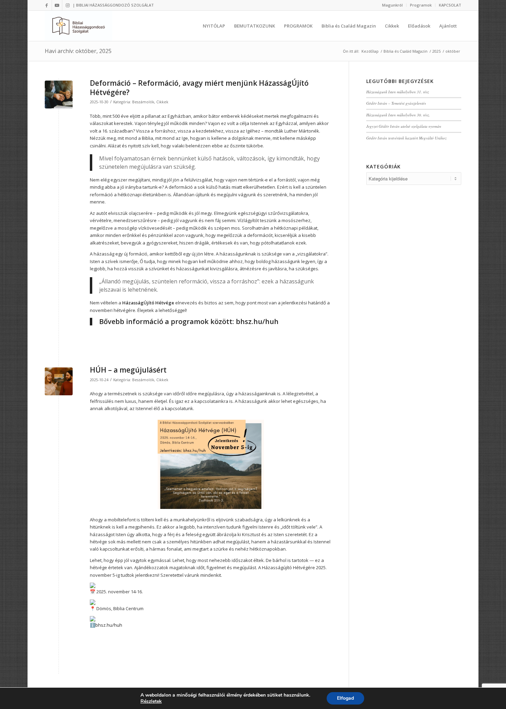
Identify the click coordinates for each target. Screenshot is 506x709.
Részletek (151, 701)
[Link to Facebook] (47, 5)
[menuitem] (393, 5)
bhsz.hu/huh (257, 321)
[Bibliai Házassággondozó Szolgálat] (78, 26)
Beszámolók (143, 102)
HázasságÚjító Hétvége (148, 303)
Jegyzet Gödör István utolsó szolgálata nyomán (403, 126)
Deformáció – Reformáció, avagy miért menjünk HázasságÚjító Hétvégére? (199, 87)
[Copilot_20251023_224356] (59, 381)
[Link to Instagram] (67, 5)
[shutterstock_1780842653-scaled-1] (59, 94)
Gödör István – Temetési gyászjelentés (396, 103)
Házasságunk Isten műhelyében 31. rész (397, 91)
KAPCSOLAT (450, 5)
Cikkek (162, 102)
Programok (421, 5)
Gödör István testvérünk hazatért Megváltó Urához (406, 137)
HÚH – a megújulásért (128, 370)
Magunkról (392, 5)
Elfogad (345, 698)
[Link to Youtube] (57, 5)
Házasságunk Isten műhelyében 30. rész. (398, 114)
